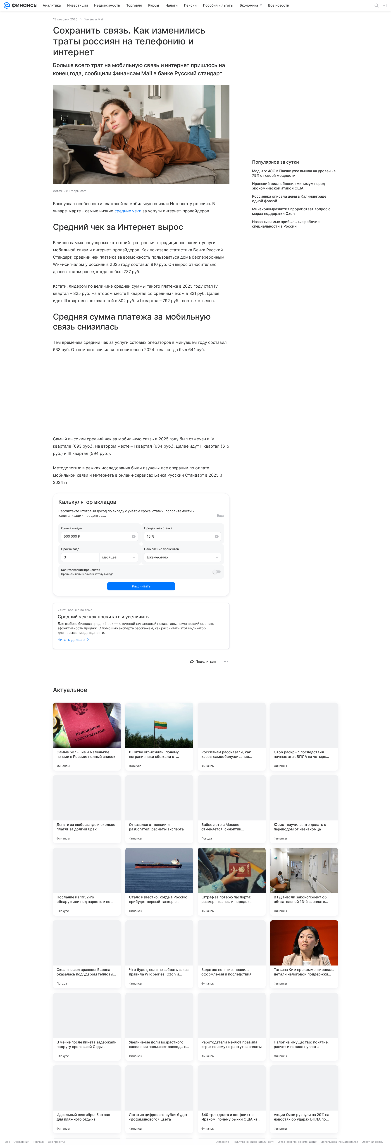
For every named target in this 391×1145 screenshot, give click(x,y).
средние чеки (128, 211)
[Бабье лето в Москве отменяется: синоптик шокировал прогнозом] (232, 809)
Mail (7, 1141)
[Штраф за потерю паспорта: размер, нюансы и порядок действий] (232, 882)
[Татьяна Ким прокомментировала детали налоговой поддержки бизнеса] (304, 954)
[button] (141, 135)
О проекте (222, 1141)
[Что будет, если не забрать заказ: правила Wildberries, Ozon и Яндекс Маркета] (159, 954)
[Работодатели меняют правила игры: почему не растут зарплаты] (232, 1027)
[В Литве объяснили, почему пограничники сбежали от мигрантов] (159, 737)
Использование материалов (339, 1141)
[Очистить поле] (133, 536)
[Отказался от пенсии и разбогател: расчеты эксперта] (159, 809)
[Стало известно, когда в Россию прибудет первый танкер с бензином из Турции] (159, 882)
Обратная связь (372, 1141)
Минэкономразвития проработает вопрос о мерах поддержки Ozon (291, 211)
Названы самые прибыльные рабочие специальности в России (285, 223)
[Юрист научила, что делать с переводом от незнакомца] (304, 809)
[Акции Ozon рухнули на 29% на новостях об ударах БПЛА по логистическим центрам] (304, 1099)
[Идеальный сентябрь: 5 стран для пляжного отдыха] (87, 1099)
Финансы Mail (93, 19)
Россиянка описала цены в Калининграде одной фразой (289, 198)
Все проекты (56, 1141)
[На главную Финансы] (23, 5)
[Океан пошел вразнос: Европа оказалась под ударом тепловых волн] (87, 954)
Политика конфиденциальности (253, 1141)
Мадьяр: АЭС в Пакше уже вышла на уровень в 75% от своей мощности (294, 173)
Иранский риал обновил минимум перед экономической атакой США (288, 185)
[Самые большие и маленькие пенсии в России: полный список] (87, 737)
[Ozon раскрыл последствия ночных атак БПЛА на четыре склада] (304, 737)
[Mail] (7, 5)
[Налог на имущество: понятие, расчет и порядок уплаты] (304, 1027)
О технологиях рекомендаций (297, 1141)
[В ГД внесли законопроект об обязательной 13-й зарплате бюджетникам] (304, 882)
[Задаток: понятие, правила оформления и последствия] (232, 954)
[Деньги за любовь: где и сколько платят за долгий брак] (87, 809)
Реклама (38, 1141)
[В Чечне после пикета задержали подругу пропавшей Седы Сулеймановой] (87, 1027)
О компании (21, 1141)
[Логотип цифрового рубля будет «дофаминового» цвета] (159, 1099)
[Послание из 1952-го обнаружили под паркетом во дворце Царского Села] (87, 882)
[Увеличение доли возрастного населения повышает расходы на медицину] (159, 1027)
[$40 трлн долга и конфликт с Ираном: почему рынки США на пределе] (232, 1099)
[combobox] (114, 557)
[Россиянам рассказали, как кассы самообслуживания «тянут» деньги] (232, 737)
